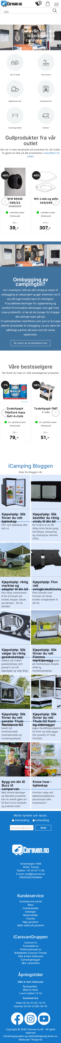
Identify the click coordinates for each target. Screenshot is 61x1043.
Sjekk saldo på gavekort (30, 925)
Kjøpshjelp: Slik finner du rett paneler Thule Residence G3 (14, 716)
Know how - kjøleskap (42, 783)
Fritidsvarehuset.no (30, 949)
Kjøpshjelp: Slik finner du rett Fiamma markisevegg (45, 651)
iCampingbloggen (30, 959)
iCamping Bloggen (30, 466)
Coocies (30, 918)
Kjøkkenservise (15, 101)
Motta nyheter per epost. (30, 815)
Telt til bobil (15, 75)
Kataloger (30, 911)
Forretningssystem (14, 1036)
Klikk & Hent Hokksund (30, 956)
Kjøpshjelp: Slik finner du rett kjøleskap (14, 516)
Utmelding (42, 820)
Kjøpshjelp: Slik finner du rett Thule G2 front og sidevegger (45, 716)
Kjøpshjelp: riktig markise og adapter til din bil (15, 584)
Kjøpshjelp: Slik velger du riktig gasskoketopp (14, 651)
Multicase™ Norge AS (30, 1039)
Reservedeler (30, 915)
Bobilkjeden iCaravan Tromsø (30, 952)
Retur (31, 904)
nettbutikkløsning (37, 1036)
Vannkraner (46, 75)
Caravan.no (30, 942)
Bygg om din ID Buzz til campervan (13, 783)
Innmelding (22, 820)
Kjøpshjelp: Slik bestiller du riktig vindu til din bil (46, 516)
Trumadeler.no (30, 945)
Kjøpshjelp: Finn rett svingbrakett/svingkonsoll (46, 584)
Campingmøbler (15, 128)
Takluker (45, 128)
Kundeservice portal (30, 901)
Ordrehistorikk (30, 908)
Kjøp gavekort (30, 921)
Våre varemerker (30, 963)
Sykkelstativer (46, 101)
